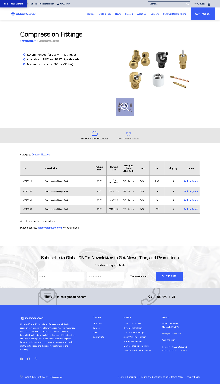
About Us (141, 13)
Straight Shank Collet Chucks (137, 350)
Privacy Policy (193, 376)
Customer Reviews (128, 138)
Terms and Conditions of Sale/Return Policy (162, 376)
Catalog (129, 13)
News (118, 13)
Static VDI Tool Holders (134, 336)
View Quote (199, 3)
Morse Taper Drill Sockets (136, 345)
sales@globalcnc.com (44, 3)
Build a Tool (105, 13)
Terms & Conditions (128, 376)
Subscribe (169, 276)
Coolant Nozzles (27, 40)
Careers (155, 13)
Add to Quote (191, 181)
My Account (65, 3)
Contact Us (202, 14)
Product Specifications (94, 138)
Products (90, 13)
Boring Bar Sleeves (132, 341)
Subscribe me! (139, 276)
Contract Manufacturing (174, 13)
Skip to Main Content (13, 3)
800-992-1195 (165, 297)
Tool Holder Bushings (133, 332)
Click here (182, 350)
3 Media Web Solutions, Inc (21, 376)
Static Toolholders (132, 323)
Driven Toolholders (132, 327)
